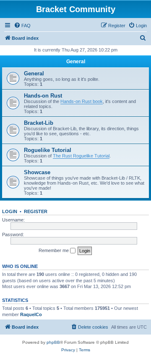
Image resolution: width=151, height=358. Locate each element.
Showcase (37, 172)
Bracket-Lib (38, 123)
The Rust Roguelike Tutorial (81, 155)
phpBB (53, 342)
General (75, 61)
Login (9, 211)
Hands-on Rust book (81, 101)
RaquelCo (31, 314)
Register (35, 211)
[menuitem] (22, 26)
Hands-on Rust (43, 96)
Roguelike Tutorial (47, 150)
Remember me (54, 250)
